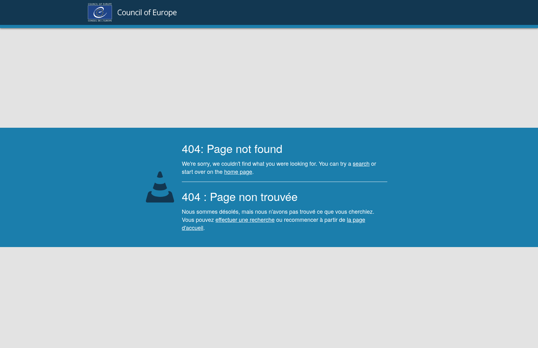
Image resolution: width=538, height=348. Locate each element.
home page (238, 171)
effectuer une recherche (245, 219)
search (361, 163)
